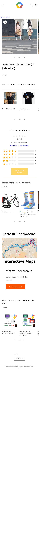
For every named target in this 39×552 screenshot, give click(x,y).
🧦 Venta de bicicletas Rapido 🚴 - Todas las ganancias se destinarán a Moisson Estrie (27, 213)
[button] (2, 5)
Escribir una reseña (19, 171)
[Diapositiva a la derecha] (24, 57)
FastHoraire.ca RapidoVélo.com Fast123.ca (18, 366)
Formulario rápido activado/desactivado (8, 332)
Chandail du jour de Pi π (9, 109)
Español (18, 358)
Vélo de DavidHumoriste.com (8, 212)
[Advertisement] (19, 462)
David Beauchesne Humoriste (25, 110)
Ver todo (5, 187)
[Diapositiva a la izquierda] (14, 57)
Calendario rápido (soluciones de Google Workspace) (26, 333)
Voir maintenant (15, 287)
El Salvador (5, 17)
